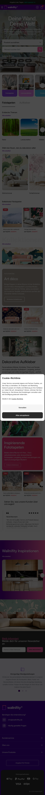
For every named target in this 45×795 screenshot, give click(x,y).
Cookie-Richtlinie (17, 399)
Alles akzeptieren (22, 415)
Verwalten (22, 407)
